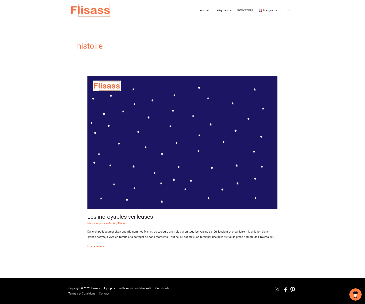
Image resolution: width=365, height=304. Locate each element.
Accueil (204, 10)
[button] (268, 10)
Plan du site (162, 288)
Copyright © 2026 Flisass (84, 288)
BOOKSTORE (245, 10)
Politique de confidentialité (135, 288)
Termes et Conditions (81, 293)
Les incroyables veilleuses (120, 216)
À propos (109, 288)
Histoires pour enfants (101, 223)
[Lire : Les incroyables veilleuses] (182, 142)
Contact (104, 293)
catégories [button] (221, 10)
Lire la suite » (95, 246)
